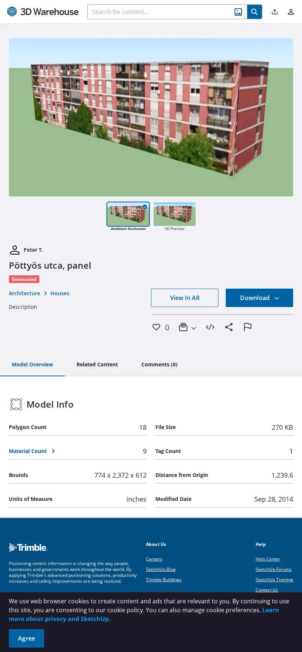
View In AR (185, 298)
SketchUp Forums (274, 569)
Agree (26, 638)
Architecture (24, 293)
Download (255, 298)
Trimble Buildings (164, 579)
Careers (154, 559)
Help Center (268, 559)
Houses (59, 293)
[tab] (32, 364)
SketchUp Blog (161, 569)
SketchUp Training (274, 579)
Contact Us (267, 590)
